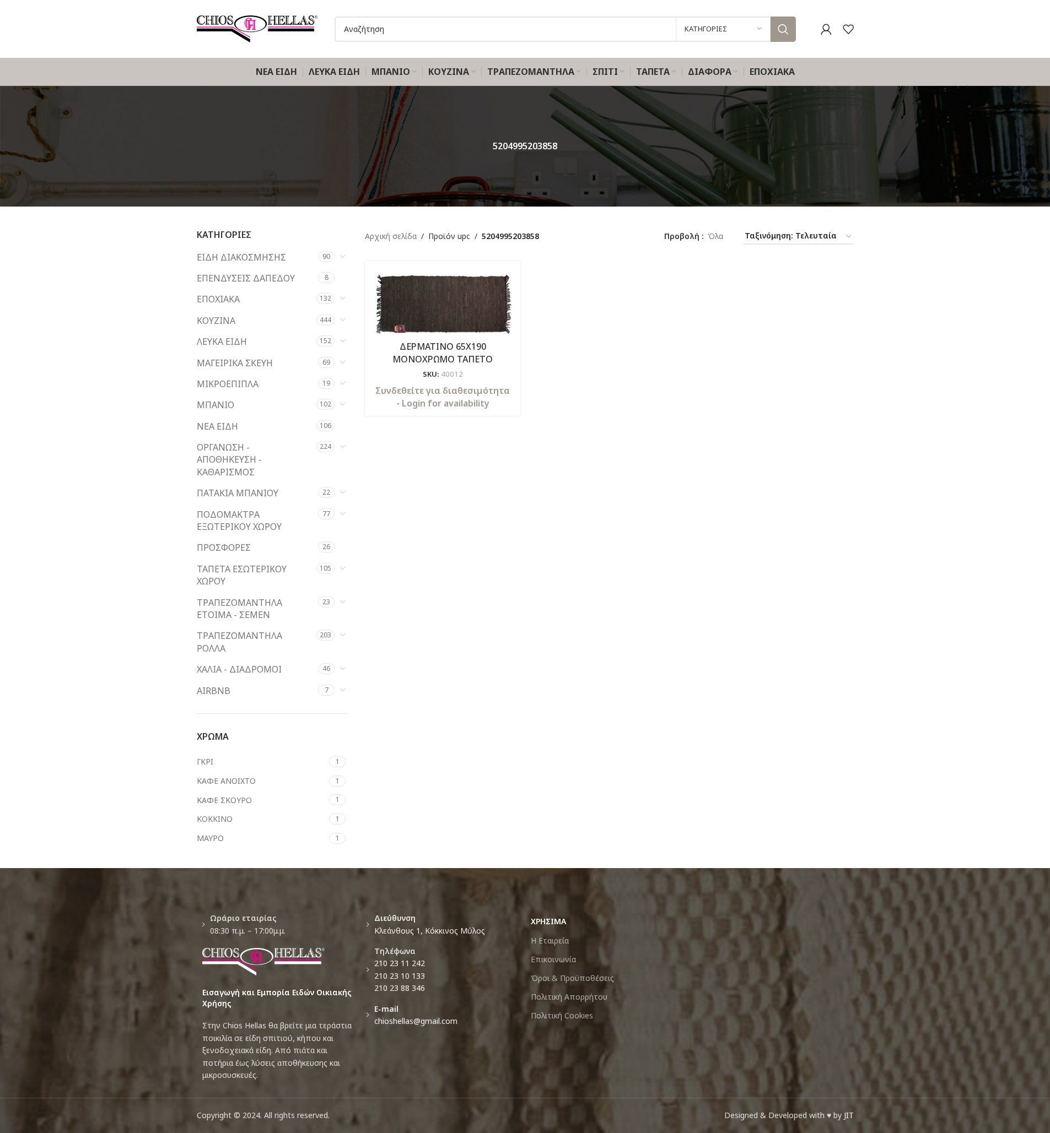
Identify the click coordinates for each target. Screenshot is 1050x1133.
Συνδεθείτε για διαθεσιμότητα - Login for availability (442, 396)
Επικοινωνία (553, 959)
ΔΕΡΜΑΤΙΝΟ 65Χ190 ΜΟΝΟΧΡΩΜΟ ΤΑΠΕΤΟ (442, 352)
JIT (849, 1115)
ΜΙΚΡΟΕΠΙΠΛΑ (228, 384)
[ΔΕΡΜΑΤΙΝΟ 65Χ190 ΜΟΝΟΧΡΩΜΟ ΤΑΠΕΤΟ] (442, 302)
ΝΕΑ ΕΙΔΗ (217, 426)
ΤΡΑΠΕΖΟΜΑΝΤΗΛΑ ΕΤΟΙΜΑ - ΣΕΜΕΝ (239, 609)
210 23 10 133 (399, 976)
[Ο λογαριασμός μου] (826, 29)
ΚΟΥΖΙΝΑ (216, 321)
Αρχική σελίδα (391, 236)
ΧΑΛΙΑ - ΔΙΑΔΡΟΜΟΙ (239, 669)
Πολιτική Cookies (562, 1015)
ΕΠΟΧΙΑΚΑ (218, 299)
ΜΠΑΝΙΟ (215, 405)
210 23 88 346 (399, 988)
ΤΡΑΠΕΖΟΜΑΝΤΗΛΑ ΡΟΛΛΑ (239, 642)
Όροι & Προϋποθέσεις (572, 978)
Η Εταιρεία (550, 940)
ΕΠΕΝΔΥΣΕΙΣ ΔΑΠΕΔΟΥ (246, 278)
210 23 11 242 (399, 963)
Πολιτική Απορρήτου (569, 996)
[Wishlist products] (848, 29)
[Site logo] (257, 28)
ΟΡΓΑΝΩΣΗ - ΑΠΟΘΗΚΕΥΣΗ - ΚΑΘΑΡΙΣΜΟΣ (229, 459)
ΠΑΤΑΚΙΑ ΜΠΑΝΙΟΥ (237, 493)
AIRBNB (213, 691)
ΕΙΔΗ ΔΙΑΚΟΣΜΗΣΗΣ (241, 257)
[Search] (783, 29)
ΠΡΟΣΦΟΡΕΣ (224, 547)
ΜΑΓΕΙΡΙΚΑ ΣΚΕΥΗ (235, 363)
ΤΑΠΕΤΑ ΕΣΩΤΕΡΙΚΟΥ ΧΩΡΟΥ (242, 575)
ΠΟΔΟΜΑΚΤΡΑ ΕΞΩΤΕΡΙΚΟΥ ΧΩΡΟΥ (239, 520)
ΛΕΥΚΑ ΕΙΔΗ (222, 341)
